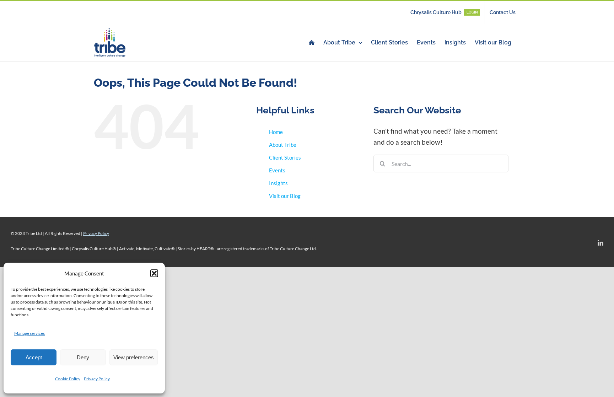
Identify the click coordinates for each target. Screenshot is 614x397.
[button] (154, 273)
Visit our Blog (285, 196)
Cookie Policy (67, 378)
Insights (278, 183)
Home (276, 132)
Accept (34, 357)
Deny (83, 357)
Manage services (29, 333)
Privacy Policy (97, 378)
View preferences (133, 357)
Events (277, 170)
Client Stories (285, 157)
